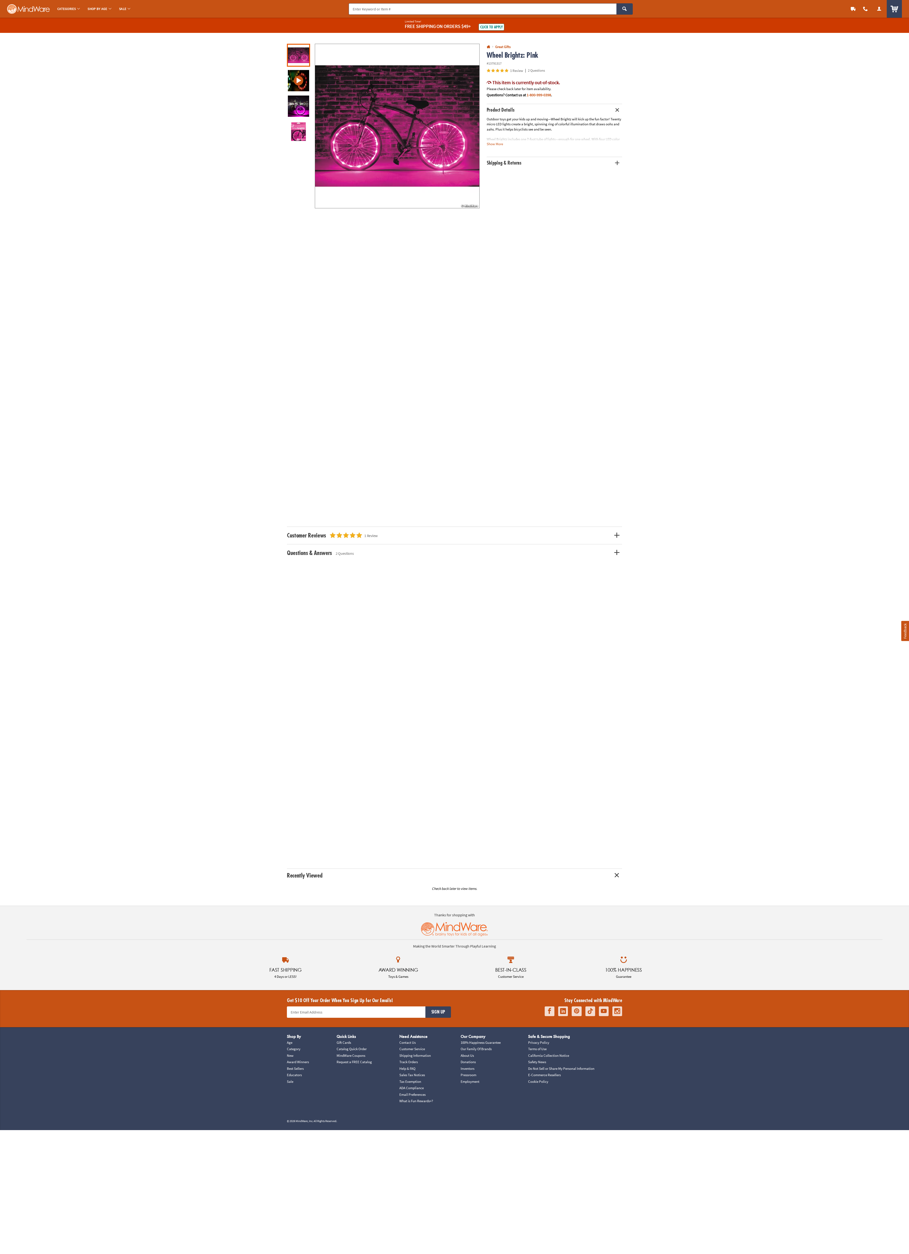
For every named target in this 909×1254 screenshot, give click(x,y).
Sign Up (438, 1012)
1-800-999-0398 (539, 94)
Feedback (905, 630)
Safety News (537, 1062)
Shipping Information (415, 1055)
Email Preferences (412, 1094)
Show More (495, 144)
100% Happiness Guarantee (481, 1042)
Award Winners (298, 1062)
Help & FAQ (407, 1068)
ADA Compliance (411, 1088)
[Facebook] (549, 1011)
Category (293, 1049)
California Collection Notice (548, 1055)
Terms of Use (537, 1049)
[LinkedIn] (563, 1011)
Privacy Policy (538, 1042)
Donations (468, 1062)
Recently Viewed (304, 875)
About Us (467, 1055)
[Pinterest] (577, 1011)
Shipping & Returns (504, 163)
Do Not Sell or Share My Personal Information (561, 1068)
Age (289, 1042)
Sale (290, 1081)
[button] (397, 126)
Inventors (467, 1068)
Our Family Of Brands (476, 1049)
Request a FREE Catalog (354, 1062)
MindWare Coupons (351, 1055)
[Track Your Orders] (853, 9)
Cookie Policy (538, 1081)
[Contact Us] (865, 9)
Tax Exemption (410, 1081)
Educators (294, 1075)
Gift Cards (344, 1042)
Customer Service (412, 1049)
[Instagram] (617, 1011)
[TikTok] (590, 1011)
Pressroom (468, 1075)
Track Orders (408, 1062)
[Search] (624, 9)
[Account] (879, 9)
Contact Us (407, 1042)
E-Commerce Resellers (544, 1075)
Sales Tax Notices (412, 1075)
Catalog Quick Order (352, 1049)
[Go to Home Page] (488, 47)
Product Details (501, 110)
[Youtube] (604, 1011)
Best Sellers (295, 1068)
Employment (470, 1081)
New (290, 1055)
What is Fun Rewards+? (416, 1101)
